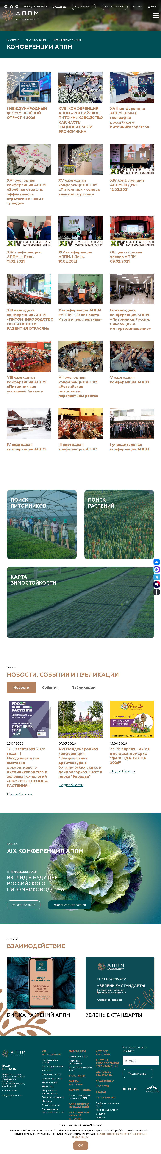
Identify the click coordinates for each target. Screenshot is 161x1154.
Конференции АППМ (67, 40)
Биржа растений (76, 1083)
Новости (102, 1086)
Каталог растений (103, 1053)
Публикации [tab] (83, 687)
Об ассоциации (51, 1053)
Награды (47, 1101)
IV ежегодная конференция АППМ (26, 447)
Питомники (77, 1051)
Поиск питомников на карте (80, 1069)
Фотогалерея (36, 40)
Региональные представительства (52, 1110)
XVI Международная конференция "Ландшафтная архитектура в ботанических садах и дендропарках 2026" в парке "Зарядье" (80, 763)
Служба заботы (83, 7)
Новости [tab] (21, 687)
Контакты (47, 1071)
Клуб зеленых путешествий (79, 1105)
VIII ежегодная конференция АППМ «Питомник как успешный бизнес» (26, 384)
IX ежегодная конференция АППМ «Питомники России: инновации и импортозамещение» (130, 320)
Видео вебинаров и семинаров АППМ (80, 1097)
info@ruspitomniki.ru (12, 1096)
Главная (13, 40)
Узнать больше (23, 904)
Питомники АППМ (78, 1057)
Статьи (101, 1092)
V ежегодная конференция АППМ (129, 380)
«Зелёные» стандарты (104, 1074)
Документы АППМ (52, 1079)
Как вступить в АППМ (50, 1061)
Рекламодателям (51, 1105)
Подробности (19, 794)
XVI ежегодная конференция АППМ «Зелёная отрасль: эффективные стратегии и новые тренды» (26, 192)
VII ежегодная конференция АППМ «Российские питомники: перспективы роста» (78, 387)
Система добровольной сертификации (107, 1063)
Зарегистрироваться (69, 904)
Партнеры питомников (75, 1062)
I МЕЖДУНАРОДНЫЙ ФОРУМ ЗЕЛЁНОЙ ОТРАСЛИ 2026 (27, 113)
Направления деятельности (49, 1092)
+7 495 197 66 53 (9, 1091)
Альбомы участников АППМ (107, 1104)
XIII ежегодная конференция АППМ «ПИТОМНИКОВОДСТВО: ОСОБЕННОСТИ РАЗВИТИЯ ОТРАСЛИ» (29, 320)
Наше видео (105, 1081)
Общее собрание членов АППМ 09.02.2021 (126, 257)
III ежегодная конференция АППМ (77, 447)
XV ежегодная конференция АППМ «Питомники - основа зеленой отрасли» (79, 187)
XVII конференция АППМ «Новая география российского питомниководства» (129, 118)
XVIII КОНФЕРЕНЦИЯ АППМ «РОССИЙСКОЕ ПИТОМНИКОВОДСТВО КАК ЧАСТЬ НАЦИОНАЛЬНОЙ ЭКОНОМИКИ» (80, 120)
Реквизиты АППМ (51, 1075)
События (100, 1114)
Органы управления (53, 1067)
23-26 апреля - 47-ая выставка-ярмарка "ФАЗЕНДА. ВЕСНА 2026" (130, 756)
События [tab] (50, 687)
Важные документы (53, 1097)
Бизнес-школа (80, 1090)
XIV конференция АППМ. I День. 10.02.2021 (75, 257)
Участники (77, 1076)
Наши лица (48, 1087)
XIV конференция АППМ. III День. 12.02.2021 (127, 185)
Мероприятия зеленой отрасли (79, 1115)
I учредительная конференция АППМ (129, 447)
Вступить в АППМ (114, 7)
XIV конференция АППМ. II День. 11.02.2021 (24, 257)
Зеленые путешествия (103, 1119)
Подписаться (138, 1073)
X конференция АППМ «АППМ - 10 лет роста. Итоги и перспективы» (80, 315)
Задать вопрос (59, 7)
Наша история (49, 1083)
